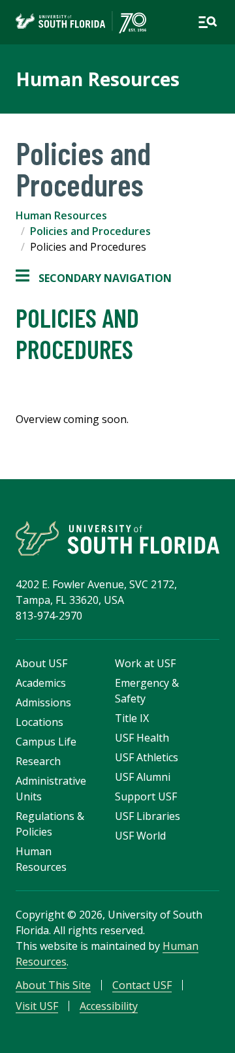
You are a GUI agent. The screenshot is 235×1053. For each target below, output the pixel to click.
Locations (39, 722)
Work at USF (145, 663)
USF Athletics (146, 757)
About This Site (53, 985)
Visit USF (37, 1006)
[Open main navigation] (207, 22)
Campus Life (46, 741)
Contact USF (142, 985)
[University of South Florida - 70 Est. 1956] (81, 22)
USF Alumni (142, 777)
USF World (140, 835)
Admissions (43, 702)
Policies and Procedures (90, 231)
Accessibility (109, 1006)
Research (38, 761)
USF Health (142, 738)
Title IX (132, 718)
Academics (41, 683)
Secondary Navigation (94, 278)
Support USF (146, 796)
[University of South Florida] (117, 538)
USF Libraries (147, 816)
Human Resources (98, 79)
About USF (41, 663)
